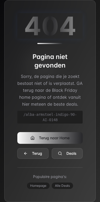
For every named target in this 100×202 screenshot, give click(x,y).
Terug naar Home (54, 138)
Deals (71, 153)
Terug (37, 153)
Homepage (38, 186)
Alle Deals (62, 186)
